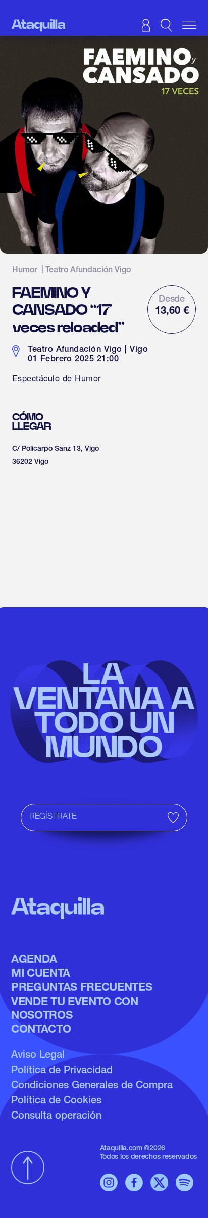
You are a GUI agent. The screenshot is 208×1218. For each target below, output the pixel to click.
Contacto (41, 1030)
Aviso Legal (38, 1056)
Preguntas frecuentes (81, 988)
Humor (24, 271)
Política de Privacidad (62, 1071)
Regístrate (52, 817)
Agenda (34, 960)
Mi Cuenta (40, 974)
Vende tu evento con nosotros (74, 1009)
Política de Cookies (56, 1101)
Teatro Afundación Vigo (88, 271)
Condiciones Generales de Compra (92, 1086)
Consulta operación (56, 1116)
